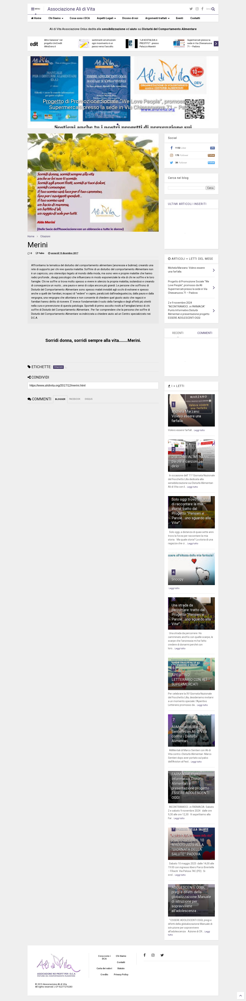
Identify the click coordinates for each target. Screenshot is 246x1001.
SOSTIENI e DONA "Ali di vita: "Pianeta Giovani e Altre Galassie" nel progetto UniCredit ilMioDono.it (151, 40)
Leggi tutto (199, 430)
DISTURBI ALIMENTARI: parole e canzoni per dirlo (191, 461)
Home (37, 18)
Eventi (179, 18)
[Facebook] (202, 9)
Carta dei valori (104, 968)
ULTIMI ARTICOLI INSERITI (187, 204)
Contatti (195, 18)
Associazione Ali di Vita (71, 9)
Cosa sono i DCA (80, 18)
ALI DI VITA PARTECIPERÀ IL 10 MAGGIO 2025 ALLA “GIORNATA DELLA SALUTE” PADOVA (188, 844)
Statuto (121, 968)
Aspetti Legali (105, 18)
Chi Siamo (54, 18)
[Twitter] (191, 9)
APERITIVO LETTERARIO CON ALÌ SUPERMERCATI (189, 679)
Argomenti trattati (156, 18)
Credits (104, 974)
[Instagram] (197, 9)
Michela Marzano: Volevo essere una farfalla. (186, 416)
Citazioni (45, 236)
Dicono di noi (130, 18)
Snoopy (178, 579)
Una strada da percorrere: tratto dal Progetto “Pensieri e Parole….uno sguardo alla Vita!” (191, 614)
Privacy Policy (121, 974)
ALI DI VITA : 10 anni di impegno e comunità (55, 42)
